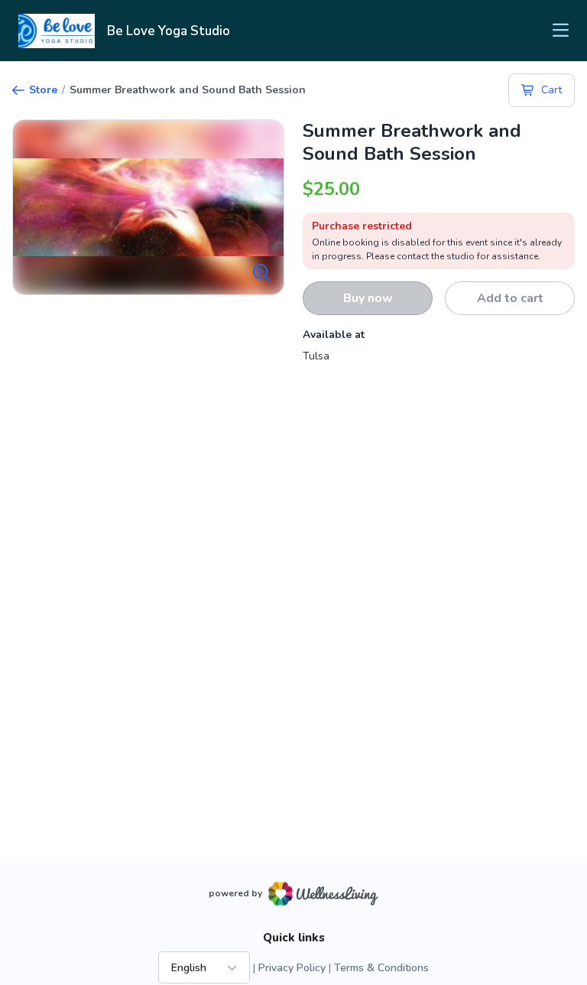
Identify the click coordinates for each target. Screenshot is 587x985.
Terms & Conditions (381, 968)
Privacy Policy (292, 968)
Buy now (368, 298)
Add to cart (510, 298)
